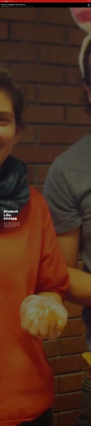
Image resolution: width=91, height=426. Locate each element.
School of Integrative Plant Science (13, 4)
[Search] (85, 1)
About (32, 6)
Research (11, 6)
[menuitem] (5, 6)
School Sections (27, 6)
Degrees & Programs (5, 6)
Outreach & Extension (19, 6)
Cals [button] (88, 1)
